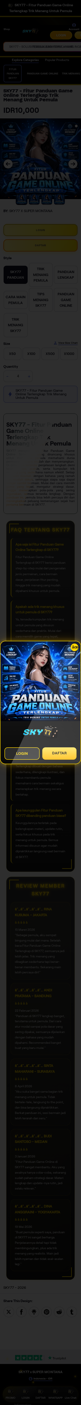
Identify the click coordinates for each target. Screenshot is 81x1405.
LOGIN (22, 753)
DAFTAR (59, 753)
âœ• (75, 647)
